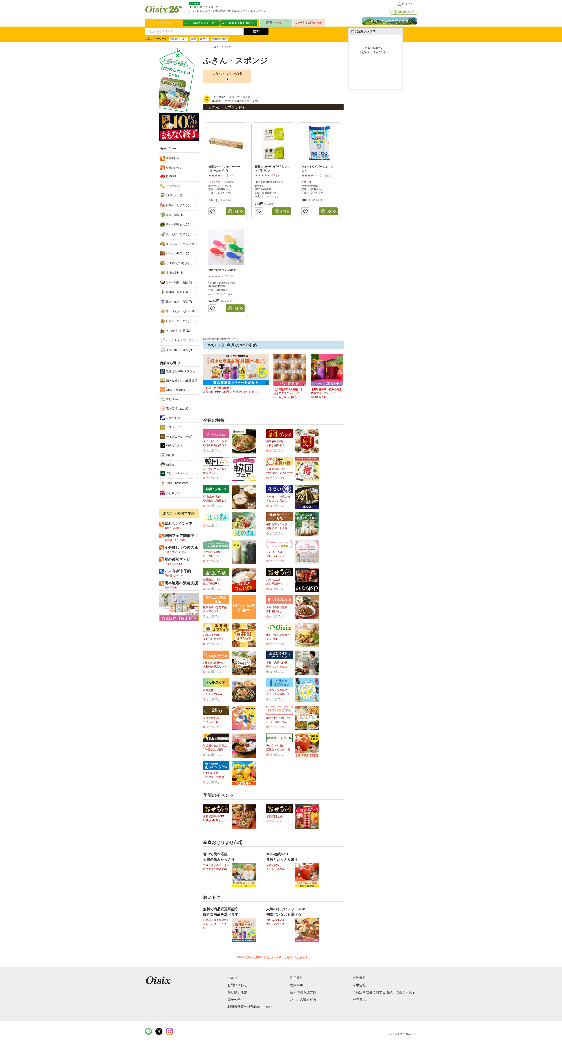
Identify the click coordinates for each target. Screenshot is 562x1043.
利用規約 (296, 978)
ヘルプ (232, 978)
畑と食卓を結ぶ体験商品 (181, 380)
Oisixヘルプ (405, 11)
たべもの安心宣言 (303, 999)
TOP (205, 47)
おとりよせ (172, 493)
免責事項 (296, 985)
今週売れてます (178, 38)
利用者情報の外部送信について (250, 1007)
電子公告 (234, 999)
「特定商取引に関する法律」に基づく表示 (384, 992)
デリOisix (171, 399)
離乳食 (169, 455)
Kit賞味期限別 (219, 38)
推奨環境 (359, 999)
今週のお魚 (172, 418)
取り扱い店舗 (237, 992)
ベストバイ (172, 427)
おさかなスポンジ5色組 (222, 270)
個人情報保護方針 (303, 992)
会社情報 (359, 978)
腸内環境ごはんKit (177, 408)
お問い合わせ (237, 985)
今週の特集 (172, 158)
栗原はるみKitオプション (181, 371)
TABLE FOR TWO (176, 483)
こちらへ (218, 6)
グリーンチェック (176, 473)
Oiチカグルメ (174, 445)
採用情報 (359, 985)
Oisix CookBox (175, 390)
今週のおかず (173, 167)
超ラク (204, 38)
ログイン (407, 4)
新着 (193, 38)
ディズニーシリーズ (178, 436)
